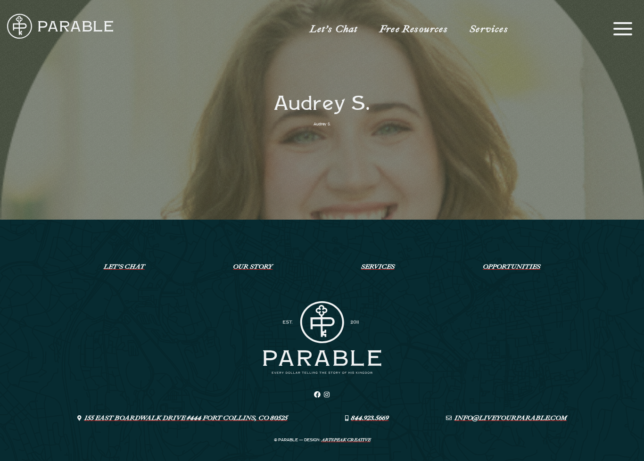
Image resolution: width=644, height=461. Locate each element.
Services (489, 29)
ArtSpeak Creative (346, 440)
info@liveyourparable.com (510, 418)
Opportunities (511, 267)
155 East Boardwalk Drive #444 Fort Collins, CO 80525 (186, 418)
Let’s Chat (334, 29)
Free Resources (414, 29)
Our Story (252, 267)
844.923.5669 (369, 418)
